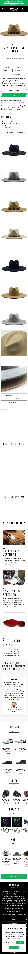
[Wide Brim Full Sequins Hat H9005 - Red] (7, 864)
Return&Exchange (14, 398)
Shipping (14, 58)
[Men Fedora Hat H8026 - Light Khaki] (5, 437)
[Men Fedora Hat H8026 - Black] (2, 437)
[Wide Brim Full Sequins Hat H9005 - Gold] (6, 864)
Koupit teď (14, 95)
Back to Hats (15, 876)
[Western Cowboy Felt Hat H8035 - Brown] (26, 864)
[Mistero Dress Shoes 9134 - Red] (7, 753)
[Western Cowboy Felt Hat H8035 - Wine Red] (26, 866)
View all (14, 731)
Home (7, 45)
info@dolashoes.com (16, 908)
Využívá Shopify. (14, 952)
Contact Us (14, 402)
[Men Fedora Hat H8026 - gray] (4, 437)
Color (7, 67)
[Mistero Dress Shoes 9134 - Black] (9, 753)
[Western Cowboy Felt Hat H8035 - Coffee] (24, 864)
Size (19, 67)
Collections (13, 45)
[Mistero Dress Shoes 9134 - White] (5, 753)
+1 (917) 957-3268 (17, 911)
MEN (13, 919)
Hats (20, 45)
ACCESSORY (13, 923)
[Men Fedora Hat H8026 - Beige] (7, 437)
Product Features (14, 395)
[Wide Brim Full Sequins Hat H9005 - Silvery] (4, 864)
